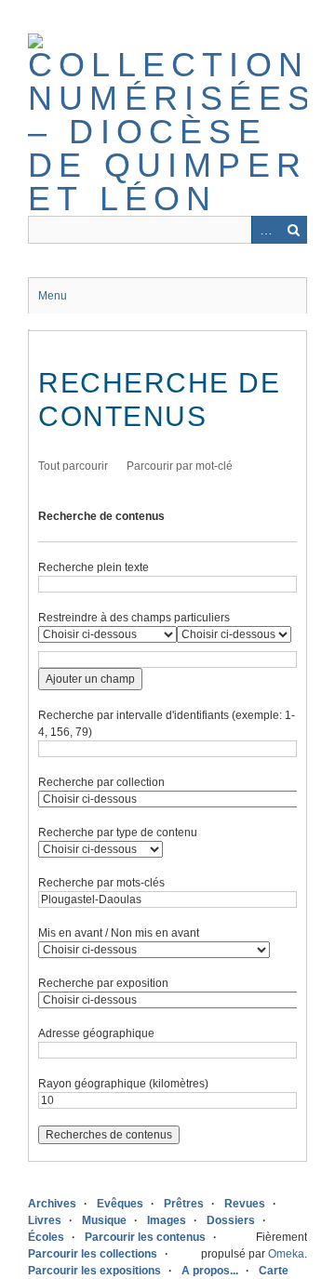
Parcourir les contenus (145, 1237)
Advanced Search (265, 230)
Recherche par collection (101, 782)
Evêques (120, 1203)
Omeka (286, 1253)
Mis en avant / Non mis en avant (118, 932)
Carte (273, 1270)
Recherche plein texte (93, 567)
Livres (44, 1220)
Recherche (293, 230)
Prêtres (184, 1203)
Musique (104, 1220)
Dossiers (231, 1220)
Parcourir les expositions (94, 1270)
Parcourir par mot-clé (180, 466)
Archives (52, 1203)
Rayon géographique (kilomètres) (123, 1083)
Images (166, 1220)
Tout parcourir (73, 466)
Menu (52, 295)
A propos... (209, 1270)
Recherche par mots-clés (101, 882)
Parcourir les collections (92, 1253)
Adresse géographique (96, 1033)
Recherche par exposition (103, 983)
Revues (244, 1203)
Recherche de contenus (101, 516)
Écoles (46, 1237)
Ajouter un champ (90, 679)
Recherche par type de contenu (117, 832)
